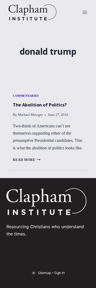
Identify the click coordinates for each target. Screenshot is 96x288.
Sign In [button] (59, 272)
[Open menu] (85, 12)
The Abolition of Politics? (40, 105)
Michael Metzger (30, 115)
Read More (27, 160)
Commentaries (26, 95)
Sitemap (44, 272)
